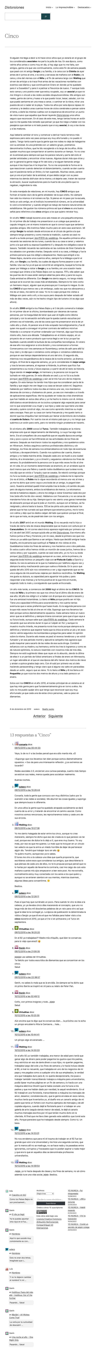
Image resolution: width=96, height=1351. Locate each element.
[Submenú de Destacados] (90, 7)
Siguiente (55, 716)
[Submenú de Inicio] (52, 7)
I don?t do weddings (46, 238)
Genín (22, 948)
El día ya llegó (18, 1214)
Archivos (40, 1190)
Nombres (16, 1234)
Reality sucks (48, 709)
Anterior (39, 716)
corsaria (23, 744)
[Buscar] (45, 16)
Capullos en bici (19, 1195)
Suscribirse (51, 1203)
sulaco (22, 787)
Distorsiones (14, 7)
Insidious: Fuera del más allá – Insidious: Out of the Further (21, 1295)
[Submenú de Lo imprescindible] (74, 7)
